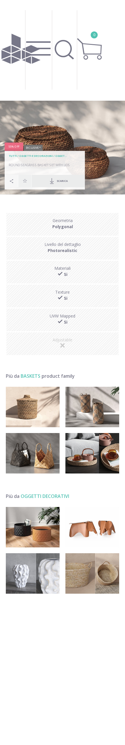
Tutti (13, 156)
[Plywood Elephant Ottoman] (92, 527)
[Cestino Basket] (33, 527)
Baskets (30, 376)
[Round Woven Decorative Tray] (92, 453)
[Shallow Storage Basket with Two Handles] (92, 573)
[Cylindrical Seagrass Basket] (92, 407)
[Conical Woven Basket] (33, 453)
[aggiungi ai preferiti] (25, 181)
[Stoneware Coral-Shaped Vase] (33, 573)
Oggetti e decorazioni (36, 156)
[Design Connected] (21, 50)
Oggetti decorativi (45, 496)
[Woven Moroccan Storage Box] (33, 407)
